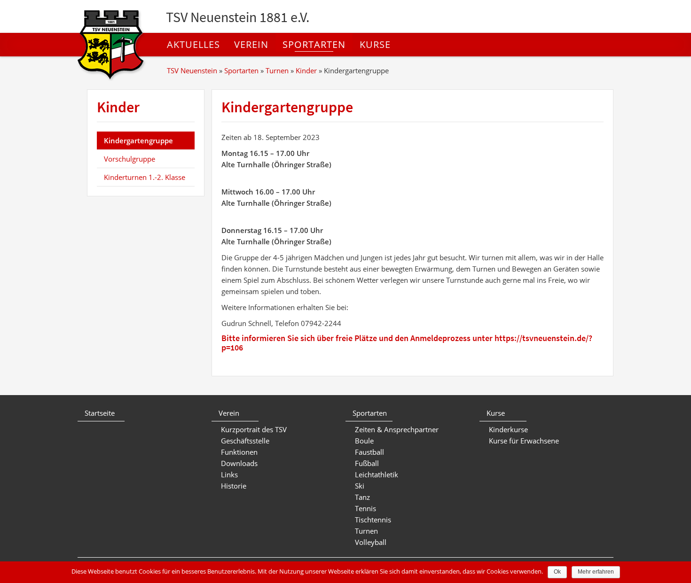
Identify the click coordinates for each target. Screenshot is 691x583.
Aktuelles (193, 44)
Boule (364, 440)
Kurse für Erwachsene (524, 440)
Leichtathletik (376, 474)
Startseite (100, 413)
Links (229, 474)
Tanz (362, 497)
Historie (233, 485)
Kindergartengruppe (138, 140)
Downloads (239, 463)
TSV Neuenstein (192, 70)
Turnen (277, 70)
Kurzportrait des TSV (254, 429)
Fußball (367, 463)
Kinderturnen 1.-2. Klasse (144, 177)
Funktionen (239, 452)
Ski (359, 485)
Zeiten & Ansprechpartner (397, 429)
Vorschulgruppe (129, 158)
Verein (251, 44)
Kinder (306, 70)
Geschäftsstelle (245, 440)
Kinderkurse (508, 429)
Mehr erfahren (596, 571)
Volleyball (370, 542)
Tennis (365, 508)
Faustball (369, 452)
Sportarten (314, 44)
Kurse (375, 44)
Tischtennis (373, 519)
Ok (557, 571)
